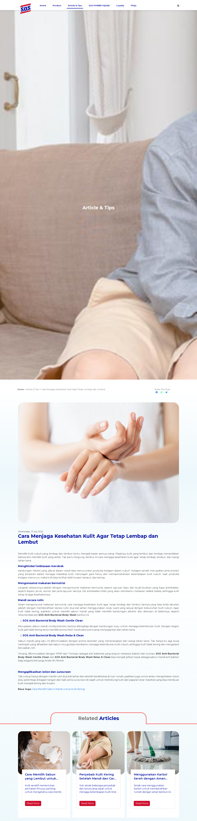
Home (43, 5)
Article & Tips (75, 5)
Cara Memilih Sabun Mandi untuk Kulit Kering (58, 689)
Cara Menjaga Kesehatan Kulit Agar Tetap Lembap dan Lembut (73, 389)
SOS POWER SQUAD (99, 5)
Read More (33, 803)
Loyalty (120, 5)
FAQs (133, 5)
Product (57, 5)
